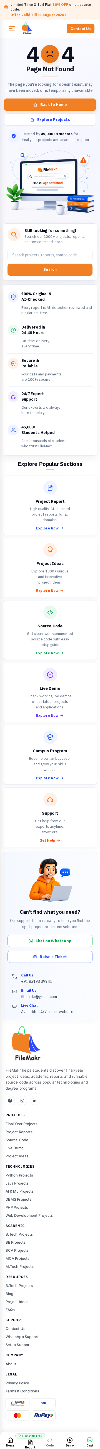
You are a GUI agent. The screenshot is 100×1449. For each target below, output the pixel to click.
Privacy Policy (17, 1383)
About (11, 1364)
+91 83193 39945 (36, 981)
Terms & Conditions (22, 1391)
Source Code (17, 1140)
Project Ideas (17, 1156)
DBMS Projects (18, 1199)
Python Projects (19, 1175)
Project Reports (19, 1132)
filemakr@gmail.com (39, 996)
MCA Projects (17, 1258)
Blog (9, 1293)
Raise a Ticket (53, 956)
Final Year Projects (22, 1124)
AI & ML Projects (20, 1191)
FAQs (10, 1309)
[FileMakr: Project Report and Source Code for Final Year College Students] (40, 28)
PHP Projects (17, 1207)
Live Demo (15, 1148)
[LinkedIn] (34, 1100)
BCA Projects (17, 1250)
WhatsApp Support (22, 1336)
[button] (12, 28)
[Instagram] (22, 1100)
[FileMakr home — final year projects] (50, 1044)
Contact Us (81, 28)
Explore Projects (53, 119)
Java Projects (17, 1183)
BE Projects (16, 1242)
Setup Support (18, 1344)
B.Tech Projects (19, 1234)
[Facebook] (10, 1100)
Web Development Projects (29, 1215)
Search (50, 269)
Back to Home (53, 104)
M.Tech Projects (20, 1266)
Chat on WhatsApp (53, 940)
